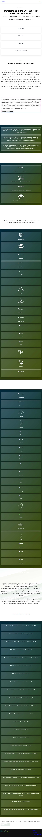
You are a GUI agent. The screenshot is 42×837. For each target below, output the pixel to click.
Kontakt (34, 830)
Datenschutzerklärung (37, 834)
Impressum (35, 832)
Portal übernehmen (5, 824)
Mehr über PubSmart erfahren (7, 111)
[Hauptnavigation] (40, 1)
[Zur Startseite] (3, 1)
